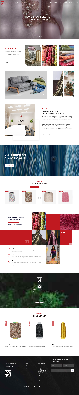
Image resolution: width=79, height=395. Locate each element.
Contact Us (71, 2)
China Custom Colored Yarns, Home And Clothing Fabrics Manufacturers (38, 391)
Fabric (39, 375)
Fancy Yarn (39, 368)
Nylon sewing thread (28, 205)
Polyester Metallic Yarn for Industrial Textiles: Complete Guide (38, 344)
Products (61, 2)
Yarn (38, 367)
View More (8, 59)
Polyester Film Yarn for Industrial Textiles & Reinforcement (13, 344)
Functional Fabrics (41, 380)
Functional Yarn (40, 369)
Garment (39, 377)
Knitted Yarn (39, 374)
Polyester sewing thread (11, 205)
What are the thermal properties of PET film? (61, 343)
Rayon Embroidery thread (65, 205)
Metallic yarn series (11, 48)
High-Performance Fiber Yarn (42, 370)
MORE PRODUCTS (9, 165)
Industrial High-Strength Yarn (42, 372)
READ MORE (54, 348)
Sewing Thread (40, 373)
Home (51, 2)
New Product (40, 379)
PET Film (39, 365)
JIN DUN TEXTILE (26, 391)
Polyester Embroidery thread (48, 205)
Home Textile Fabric (40, 376)
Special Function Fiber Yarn (42, 371)
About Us (55, 2)
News (66, 2)
